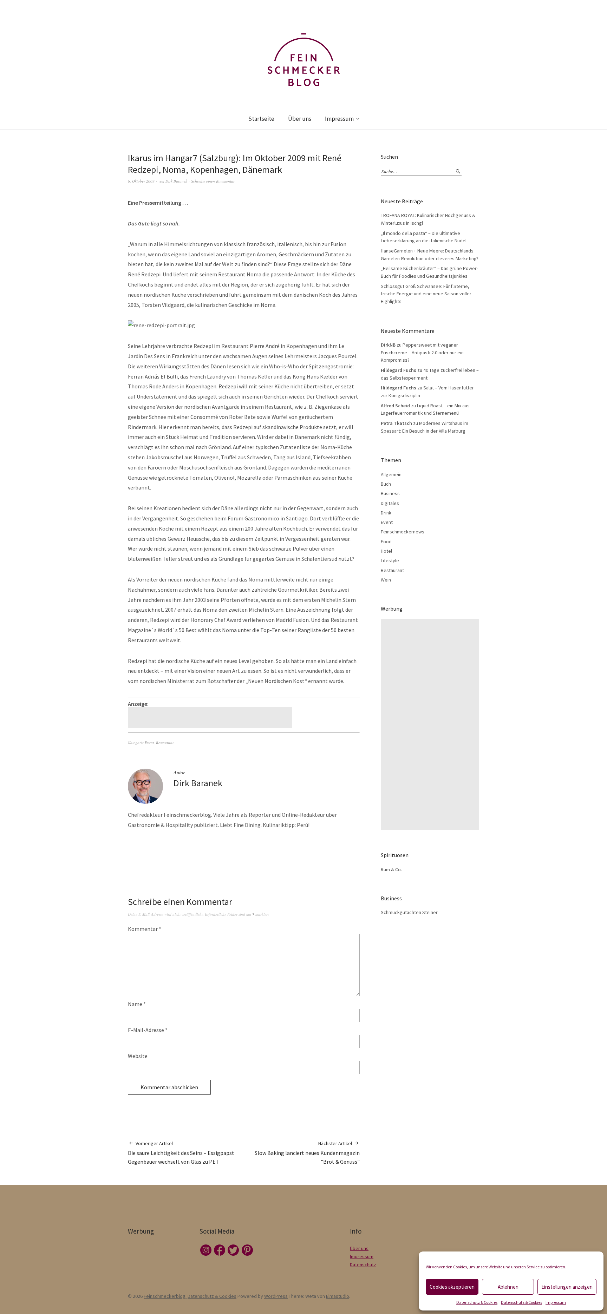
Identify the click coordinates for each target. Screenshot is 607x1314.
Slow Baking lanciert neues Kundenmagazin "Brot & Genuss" (307, 1152)
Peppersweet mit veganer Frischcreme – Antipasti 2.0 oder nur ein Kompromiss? (422, 352)
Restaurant (165, 742)
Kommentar (144, 928)
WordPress (276, 1296)
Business (390, 493)
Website (138, 1055)
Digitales (390, 503)
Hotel (386, 551)
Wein (386, 580)
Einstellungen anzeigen (567, 1286)
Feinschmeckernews (402, 531)
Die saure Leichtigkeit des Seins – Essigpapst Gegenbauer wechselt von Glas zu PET (181, 1152)
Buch (386, 484)
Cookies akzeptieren (452, 1286)
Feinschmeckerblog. (165, 1296)
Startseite (261, 119)
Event (149, 742)
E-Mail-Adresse (148, 1029)
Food (386, 541)
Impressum (556, 1302)
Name (137, 1003)
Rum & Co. (391, 869)
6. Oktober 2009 (141, 181)
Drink (386, 513)
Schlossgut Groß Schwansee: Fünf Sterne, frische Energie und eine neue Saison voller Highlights (426, 293)
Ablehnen (508, 1286)
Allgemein (391, 474)
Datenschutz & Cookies (476, 1302)
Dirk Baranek (176, 181)
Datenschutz (363, 1264)
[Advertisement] (211, 717)
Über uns (299, 119)
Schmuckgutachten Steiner (409, 912)
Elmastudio (337, 1296)
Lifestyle (390, 560)
